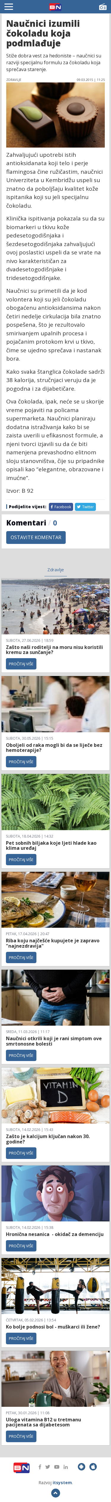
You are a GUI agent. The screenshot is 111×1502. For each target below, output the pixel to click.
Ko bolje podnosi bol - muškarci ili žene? (53, 1326)
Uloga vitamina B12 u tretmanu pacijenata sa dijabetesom (43, 1422)
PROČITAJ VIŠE (21, 663)
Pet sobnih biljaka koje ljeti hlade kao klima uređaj (51, 846)
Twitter (87, 506)
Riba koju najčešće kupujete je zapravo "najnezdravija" (52, 943)
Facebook (62, 506)
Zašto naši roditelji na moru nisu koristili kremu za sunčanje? (54, 650)
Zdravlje (55, 569)
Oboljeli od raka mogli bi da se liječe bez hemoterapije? (54, 748)
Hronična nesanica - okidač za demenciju (55, 1234)
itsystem (62, 1482)
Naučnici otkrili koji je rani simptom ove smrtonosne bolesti (54, 1041)
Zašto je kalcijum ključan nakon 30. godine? (48, 1139)
